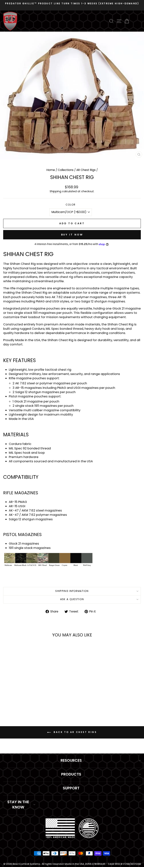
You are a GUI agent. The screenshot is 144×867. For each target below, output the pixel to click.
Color (71, 204)
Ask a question (72, 599)
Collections (66, 170)
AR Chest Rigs (86, 170)
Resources (71, 760)
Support (71, 788)
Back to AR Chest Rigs (74, 732)
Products (71, 774)
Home (50, 170)
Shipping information (72, 591)
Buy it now (72, 234)
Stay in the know (18, 804)
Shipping (55, 191)
